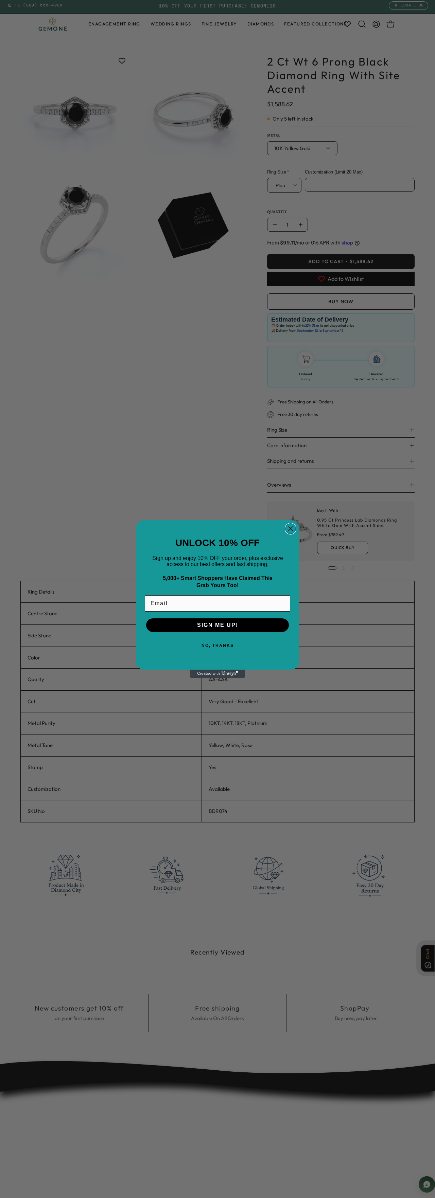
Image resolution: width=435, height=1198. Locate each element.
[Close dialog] (290, 529)
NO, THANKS (218, 645)
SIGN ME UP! (217, 625)
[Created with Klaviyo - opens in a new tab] (217, 674)
